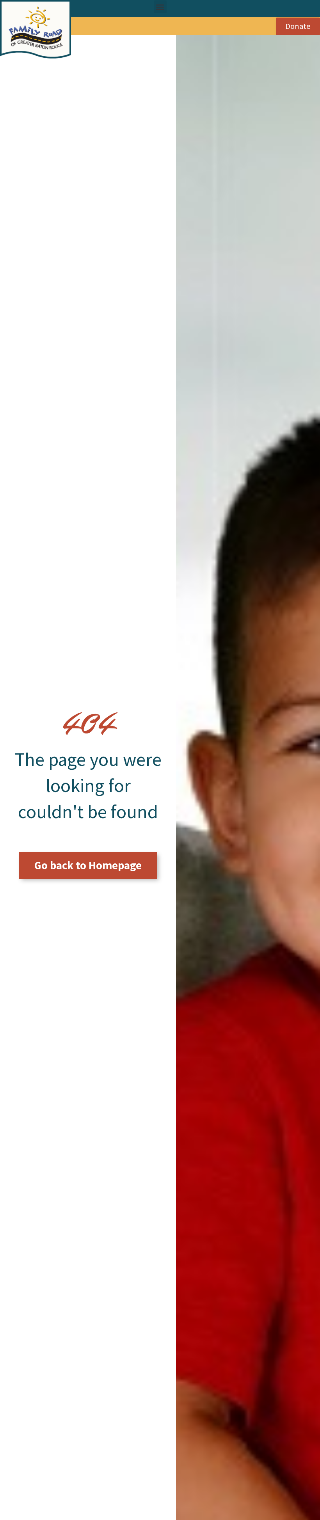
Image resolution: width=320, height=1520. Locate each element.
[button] (160, 6)
